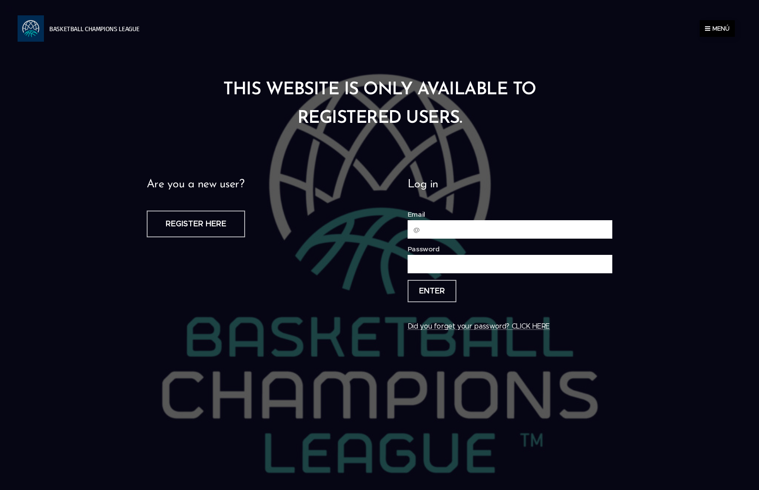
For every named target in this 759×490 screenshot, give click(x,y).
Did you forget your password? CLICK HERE (479, 326)
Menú (721, 28)
